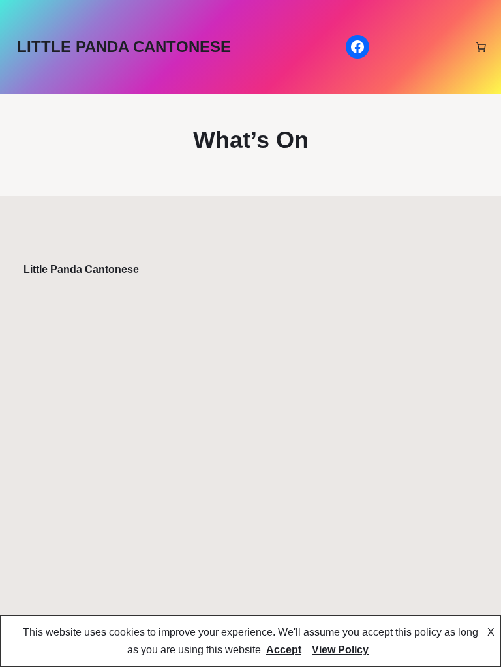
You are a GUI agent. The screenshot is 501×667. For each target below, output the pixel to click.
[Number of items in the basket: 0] (481, 47)
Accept (283, 649)
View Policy (340, 649)
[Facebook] (357, 47)
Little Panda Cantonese (124, 46)
